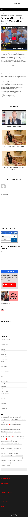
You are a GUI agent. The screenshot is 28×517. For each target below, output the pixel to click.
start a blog (3, 453)
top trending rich (15, 462)
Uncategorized (4, 408)
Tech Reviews (3, 403)
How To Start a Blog (5, 371)
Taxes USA (3, 398)
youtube (8, 465)
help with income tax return (7, 431)
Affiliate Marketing (4, 344)
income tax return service (18, 436)
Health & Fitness (4, 366)
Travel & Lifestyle (4, 405)
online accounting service (6, 443)
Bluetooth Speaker (4, 346)
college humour (4, 422)
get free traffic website (6, 426)
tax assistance (19, 458)
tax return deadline (11, 460)
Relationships (3, 386)
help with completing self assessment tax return (11, 429)
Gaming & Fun (3, 361)
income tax (3, 434)
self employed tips (14, 450)
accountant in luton (5, 419)
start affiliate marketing (13, 453)
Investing (2, 373)
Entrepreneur (7, 13)
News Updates (4, 378)
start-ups (22, 450)
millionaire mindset (21, 438)
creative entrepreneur (14, 422)
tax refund (3, 460)
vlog (21, 462)
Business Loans (4, 351)
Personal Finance (4, 383)
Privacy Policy (3, 497)
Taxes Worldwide (4, 401)
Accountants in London (5, 339)
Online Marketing (4, 381)
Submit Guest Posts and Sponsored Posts (9, 324)
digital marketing (4, 424)
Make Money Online (11, 438)
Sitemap (2, 506)
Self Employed (3, 388)
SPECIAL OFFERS (4, 391)
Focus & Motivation (4, 359)
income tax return (11, 434)
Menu (2, 9)
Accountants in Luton (5, 341)
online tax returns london (6, 448)
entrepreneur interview (15, 424)
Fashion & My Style (4, 356)
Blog (1, 487)
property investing (5, 450)
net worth (15, 441)
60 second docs (6, 100)
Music (2, 376)
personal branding (17, 448)
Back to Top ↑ (14, 515)
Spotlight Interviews (5, 393)
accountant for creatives (15, 417)
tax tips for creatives (5, 462)
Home (2, 13)
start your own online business (7, 458)
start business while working (7, 455)
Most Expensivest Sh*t (6, 441)
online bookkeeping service (7, 446)
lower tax (3, 438)
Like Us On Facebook (5, 478)
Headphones (3, 364)
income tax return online (6, 436)
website (3, 465)
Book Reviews (3, 349)
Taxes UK (2, 396)
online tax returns (18, 446)
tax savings (19, 460)
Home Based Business (5, 369)
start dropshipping (19, 455)
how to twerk (17, 431)
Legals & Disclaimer (4, 501)
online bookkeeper (17, 443)
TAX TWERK (14, 3)
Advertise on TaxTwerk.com (6, 492)
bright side (23, 419)
